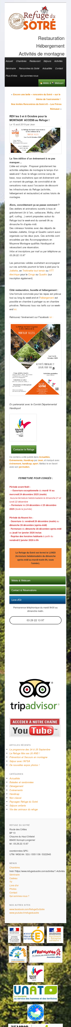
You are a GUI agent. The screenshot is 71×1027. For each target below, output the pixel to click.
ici (15, 309)
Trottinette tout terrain (33, 270)
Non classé (15, 797)
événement (15, 463)
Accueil (9, 60)
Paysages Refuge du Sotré (23, 801)
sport (35, 463)
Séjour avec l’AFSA (19, 761)
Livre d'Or (16, 600)
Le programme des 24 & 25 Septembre (29, 749)
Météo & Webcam (53, 82)
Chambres (21, 60)
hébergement (47, 297)
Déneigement (16, 786)
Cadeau (13, 878)
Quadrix (43, 274)
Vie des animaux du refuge (23, 809)
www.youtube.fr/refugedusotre (24, 912)
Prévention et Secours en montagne (28, 757)
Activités (58, 60)
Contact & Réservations (24, 590)
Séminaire (11, 68)
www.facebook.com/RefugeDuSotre (27, 909)
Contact (59, 68)
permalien (24, 466)
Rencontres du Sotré (29, 68)
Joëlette (13, 270)
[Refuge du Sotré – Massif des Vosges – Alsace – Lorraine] (32, 28)
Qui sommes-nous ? (19, 895)
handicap (27, 463)
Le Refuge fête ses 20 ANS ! (24, 753)
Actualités (47, 68)
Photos (12, 888)
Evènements (16, 460)
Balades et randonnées (21, 782)
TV (10, 881)
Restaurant (34, 60)
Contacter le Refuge (23, 449)
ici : (51, 317)
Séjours (47, 60)
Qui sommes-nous (29, 75)
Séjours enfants (17, 805)
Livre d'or (14, 885)
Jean (40, 460)
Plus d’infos (11, 75)
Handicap (28, 460)
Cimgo (31, 274)
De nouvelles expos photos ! (24, 765)
